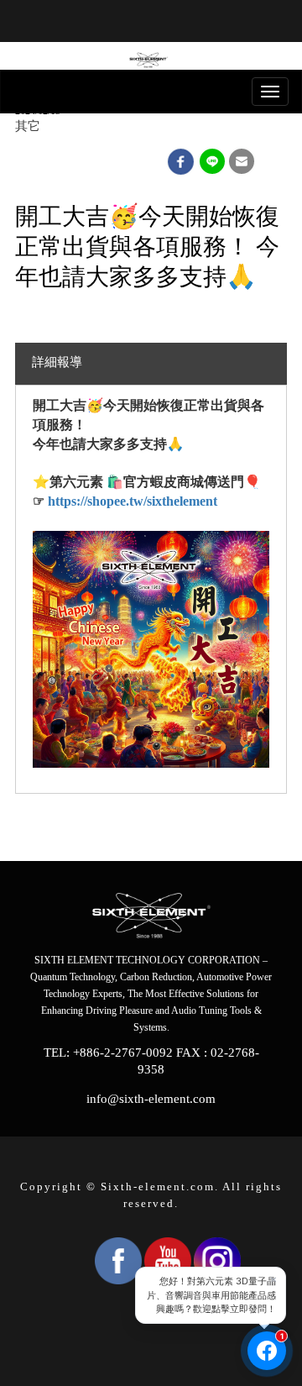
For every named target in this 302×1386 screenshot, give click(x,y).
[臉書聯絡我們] (266, 1350)
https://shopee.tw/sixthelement (132, 501)
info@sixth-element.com (151, 1098)
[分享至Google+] (212, 160)
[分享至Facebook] (180, 160)
